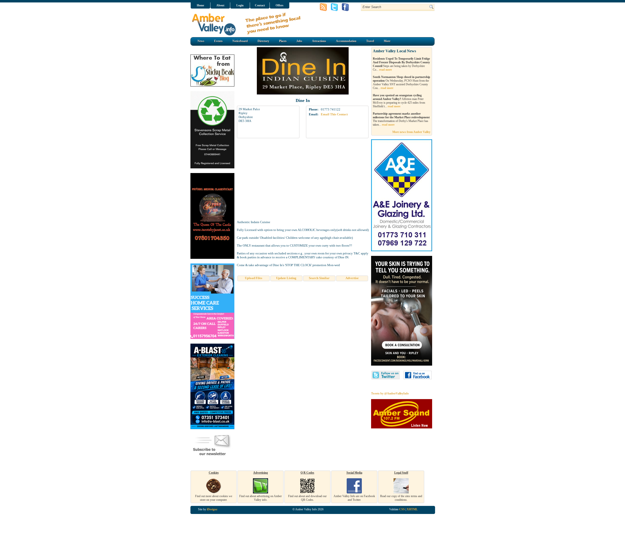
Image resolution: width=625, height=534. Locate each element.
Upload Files (253, 278)
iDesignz (212, 509)
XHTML (412, 509)
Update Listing (286, 278)
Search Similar (319, 278)
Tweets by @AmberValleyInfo (390, 393)
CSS (402, 509)
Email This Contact (334, 114)
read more (385, 69)
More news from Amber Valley (411, 132)
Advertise (352, 278)
